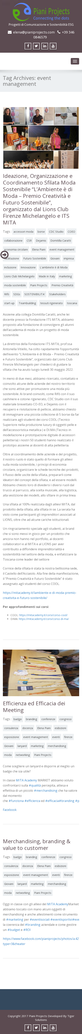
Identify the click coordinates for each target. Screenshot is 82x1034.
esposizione (11, 737)
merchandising (57, 746)
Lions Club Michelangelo (19, 276)
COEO (71, 231)
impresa (69, 258)
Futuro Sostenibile (34, 258)
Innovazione (28, 267)
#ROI (27, 930)
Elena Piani (38, 249)
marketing (65, 276)
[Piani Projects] (41, 10)
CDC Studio (56, 231)
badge (18, 719)
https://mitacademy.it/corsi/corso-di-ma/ (44, 619)
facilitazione (11, 258)
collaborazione (13, 240)
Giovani (54, 258)
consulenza (11, 728)
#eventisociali (40, 919)
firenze (68, 737)
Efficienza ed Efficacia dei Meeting (34, 706)
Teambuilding (27, 303)
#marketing (14, 919)
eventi (56, 737)
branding (31, 719)
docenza (27, 728)
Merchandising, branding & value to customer (36, 844)
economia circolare (16, 249)
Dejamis (41, 240)
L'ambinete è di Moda (54, 267)
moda (8, 755)
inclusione (10, 267)
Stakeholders (57, 294)
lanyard (22, 746)
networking (23, 755)
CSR (29, 240)
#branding (32, 925)
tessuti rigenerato (51, 303)
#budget (13, 930)
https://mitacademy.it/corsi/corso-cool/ (43, 615)
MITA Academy (26, 780)
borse (41, 231)
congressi (65, 719)
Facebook (10, 810)
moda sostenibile (15, 285)
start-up (9, 303)
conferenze (48, 719)
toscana (72, 303)
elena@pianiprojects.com (34, 32)
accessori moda (23, 231)
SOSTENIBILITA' (34, 294)
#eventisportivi (61, 919)
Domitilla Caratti (60, 240)
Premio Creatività (62, 285)
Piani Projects (38, 285)
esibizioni (60, 728)
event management (62, 249)
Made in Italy (47, 276)
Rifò (6, 294)
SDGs (16, 294)
